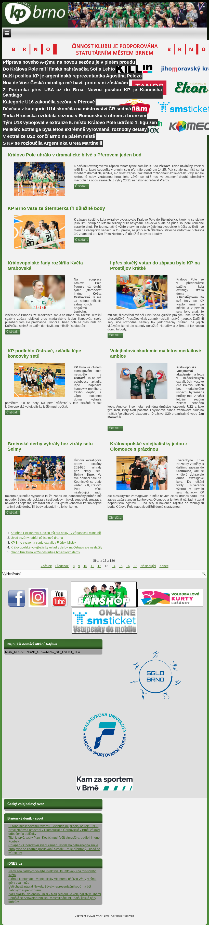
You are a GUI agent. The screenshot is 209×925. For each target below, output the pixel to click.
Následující (148, 566)
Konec (164, 566)
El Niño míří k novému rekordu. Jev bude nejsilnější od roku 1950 (53, 826)
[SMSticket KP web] (104, 632)
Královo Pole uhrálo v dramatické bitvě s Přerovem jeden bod (74, 154)
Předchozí (62, 566)
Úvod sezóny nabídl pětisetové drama (37, 538)
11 (92, 566)
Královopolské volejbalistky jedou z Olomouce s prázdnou (149, 446)
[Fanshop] (104, 606)
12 (99, 566)
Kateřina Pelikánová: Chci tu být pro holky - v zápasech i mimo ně (56, 533)
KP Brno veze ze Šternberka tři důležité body (56, 208)
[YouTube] (59, 606)
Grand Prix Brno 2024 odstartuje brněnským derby (45, 552)
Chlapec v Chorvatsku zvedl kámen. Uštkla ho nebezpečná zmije (53, 845)
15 (121, 566)
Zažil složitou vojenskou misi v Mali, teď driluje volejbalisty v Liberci (54, 894)
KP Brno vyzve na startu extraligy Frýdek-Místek (43, 542)
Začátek (46, 566)
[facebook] (17, 606)
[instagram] (38, 606)
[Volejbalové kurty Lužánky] (170, 606)
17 (135, 566)
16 (128, 566)
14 (113, 566)
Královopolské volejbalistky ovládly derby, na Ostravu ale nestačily (56, 547)
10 (85, 566)
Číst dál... (81, 186)
